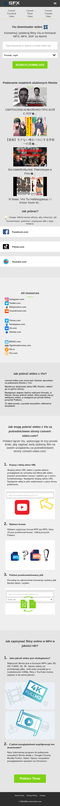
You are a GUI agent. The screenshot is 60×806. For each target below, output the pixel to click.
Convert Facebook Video (11, 13)
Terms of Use (19, 795)
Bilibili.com (15, 341)
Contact (42, 795)
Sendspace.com (17, 324)
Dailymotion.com (17, 307)
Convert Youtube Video (48, 13)
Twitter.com (15, 303)
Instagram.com (16, 299)
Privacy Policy (32, 795)
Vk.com (13, 328)
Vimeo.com (15, 320)
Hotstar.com (15, 332)
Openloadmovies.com (20, 345)
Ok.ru (12, 349)
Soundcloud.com (17, 311)
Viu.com (13, 353)
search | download (30, 65)
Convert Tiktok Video (30, 13)
